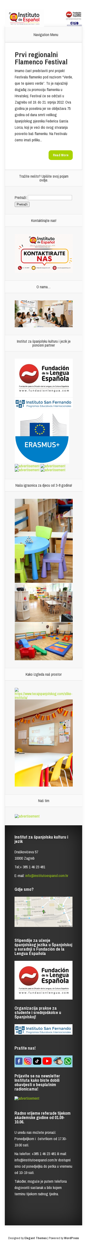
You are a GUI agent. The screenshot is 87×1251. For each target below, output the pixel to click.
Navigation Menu (46, 35)
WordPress (71, 1238)
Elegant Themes (35, 1238)
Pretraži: (21, 197)
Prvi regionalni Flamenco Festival (41, 58)
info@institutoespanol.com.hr (46, 875)
